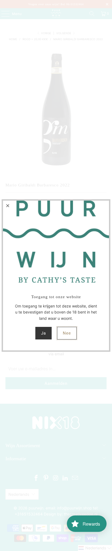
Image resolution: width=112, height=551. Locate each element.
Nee (67, 333)
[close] (8, 205)
